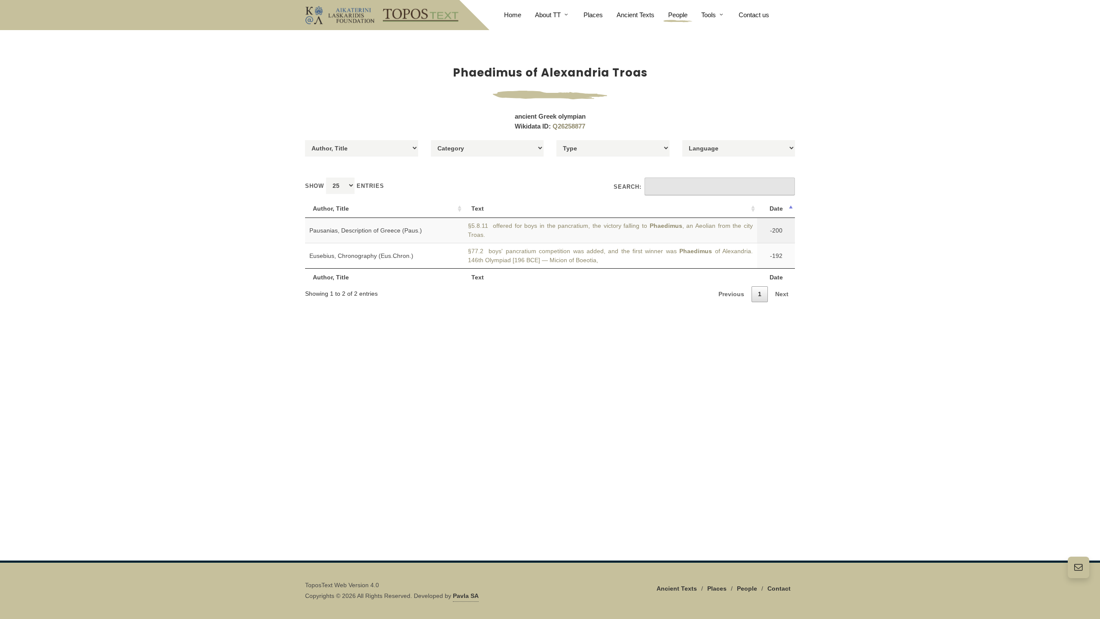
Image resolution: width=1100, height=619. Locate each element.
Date (776, 208)
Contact (779, 588)
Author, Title (331, 208)
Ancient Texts (677, 588)
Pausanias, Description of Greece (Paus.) (365, 230)
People (747, 588)
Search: (628, 187)
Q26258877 (569, 126)
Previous (731, 294)
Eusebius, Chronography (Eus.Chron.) (361, 255)
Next (781, 294)
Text (477, 208)
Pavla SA (466, 595)
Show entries (344, 186)
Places (717, 588)
